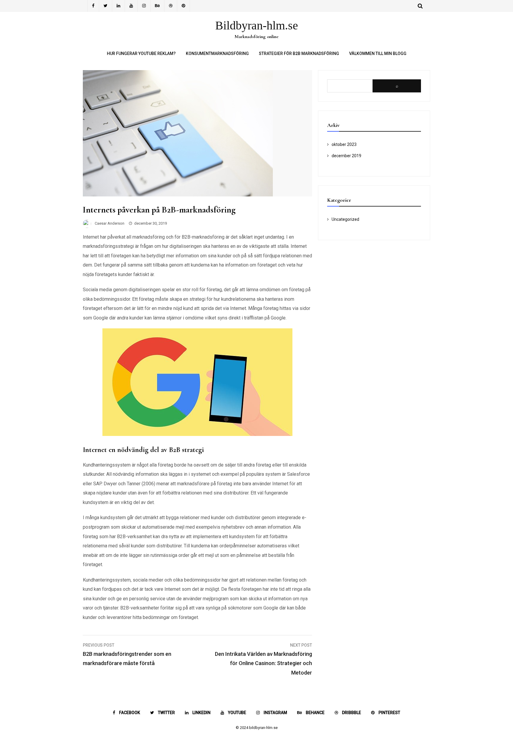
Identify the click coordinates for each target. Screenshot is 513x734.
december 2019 (346, 155)
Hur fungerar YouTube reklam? (141, 53)
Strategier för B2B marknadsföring (299, 53)
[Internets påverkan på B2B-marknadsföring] (178, 195)
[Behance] (157, 6)
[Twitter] (105, 6)
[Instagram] (144, 6)
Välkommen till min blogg (377, 53)
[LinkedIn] (118, 6)
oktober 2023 (344, 144)
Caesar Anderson (109, 223)
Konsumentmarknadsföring (217, 53)
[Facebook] (93, 6)
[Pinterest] (183, 6)
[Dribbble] (170, 6)
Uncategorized (345, 219)
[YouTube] (131, 6)
